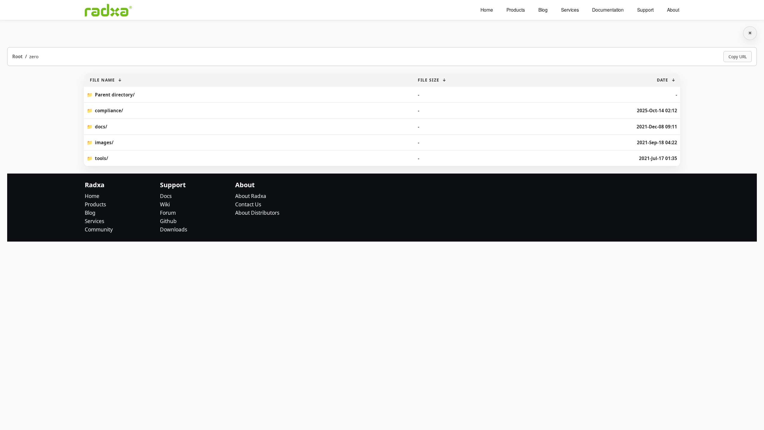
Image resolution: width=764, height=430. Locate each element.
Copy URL (737, 56)
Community (99, 229)
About (673, 10)
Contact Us (248, 204)
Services (570, 10)
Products (515, 10)
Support (645, 10)
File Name (102, 80)
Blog (543, 10)
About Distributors (257, 212)
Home (486, 10)
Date (662, 80)
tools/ (101, 158)
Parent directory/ (115, 95)
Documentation (608, 10)
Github (168, 221)
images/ (104, 142)
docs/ (101, 127)
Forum (168, 212)
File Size (428, 80)
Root (17, 56)
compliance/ (109, 110)
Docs (166, 196)
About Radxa (250, 196)
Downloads (173, 229)
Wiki (165, 204)
